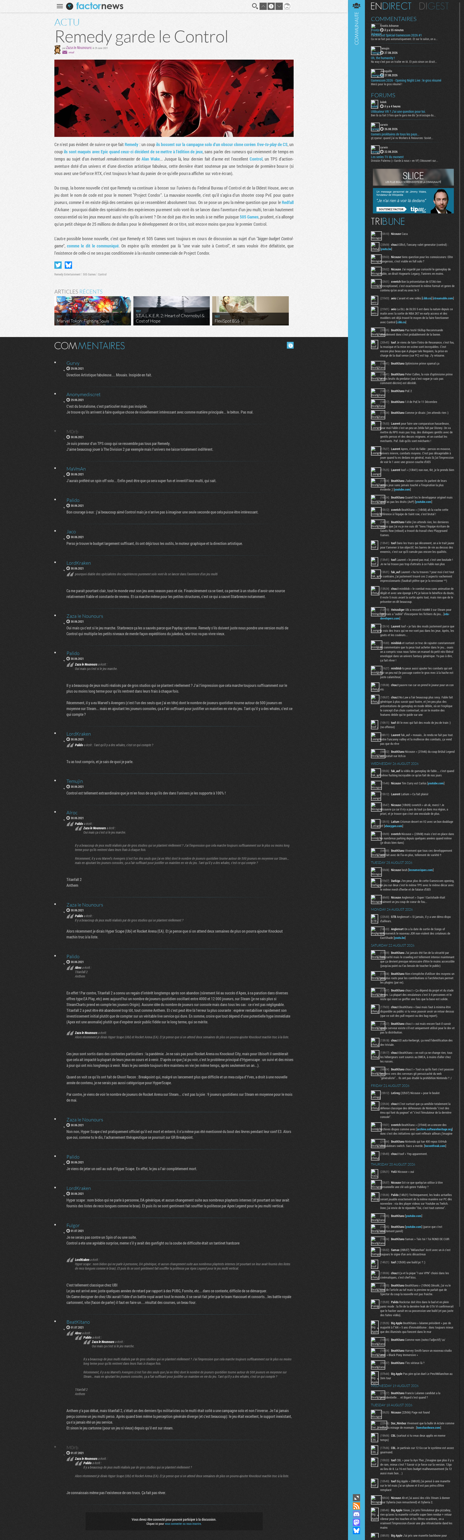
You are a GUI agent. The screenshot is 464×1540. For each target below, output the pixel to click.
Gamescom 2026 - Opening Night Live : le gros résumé (406, 80)
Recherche (255, 6)
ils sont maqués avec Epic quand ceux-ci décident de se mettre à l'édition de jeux (133, 152)
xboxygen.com (393, 826)
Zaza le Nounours (79, 47)
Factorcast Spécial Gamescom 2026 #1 (396, 35)
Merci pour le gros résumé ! (386, 84)
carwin (384, 125)
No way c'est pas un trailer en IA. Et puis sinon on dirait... (404, 61)
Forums (383, 95)
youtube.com (402, 489)
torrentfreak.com (435, 1146)
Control (256, 159)
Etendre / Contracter (356, 1497)
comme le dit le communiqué (93, 246)
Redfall (288, 202)
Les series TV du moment (387, 157)
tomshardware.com (428, 1427)
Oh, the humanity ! (383, 58)
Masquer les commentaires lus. (290, 345)
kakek (383, 102)
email (71, 52)
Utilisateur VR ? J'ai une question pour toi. (398, 111)
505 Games (249, 217)
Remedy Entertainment (67, 274)
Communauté (356, 746)
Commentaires (394, 18)
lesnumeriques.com (421, 870)
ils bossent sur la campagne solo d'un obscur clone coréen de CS (222, 144)
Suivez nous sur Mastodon (356, 1522)
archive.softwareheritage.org (434, 1129)
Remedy (131, 144)
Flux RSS (356, 1506)
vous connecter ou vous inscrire (183, 1524)
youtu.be (386, 249)
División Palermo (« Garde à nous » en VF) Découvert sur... (404, 160)
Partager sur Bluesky (68, 265)
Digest (434, 6)
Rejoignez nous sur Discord (356, 1514)
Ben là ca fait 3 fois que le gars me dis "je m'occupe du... (403, 115)
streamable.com (443, 298)
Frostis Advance (389, 26)
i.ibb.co (426, 298)
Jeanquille (386, 71)
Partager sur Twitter (58, 265)
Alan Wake (151, 159)
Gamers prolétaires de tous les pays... (395, 134)
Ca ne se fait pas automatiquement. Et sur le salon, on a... (404, 39)
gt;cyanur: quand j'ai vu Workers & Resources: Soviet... (402, 138)
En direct (391, 6)
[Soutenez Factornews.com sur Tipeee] (413, 212)
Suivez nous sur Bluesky (356, 1530)
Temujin (384, 48)
